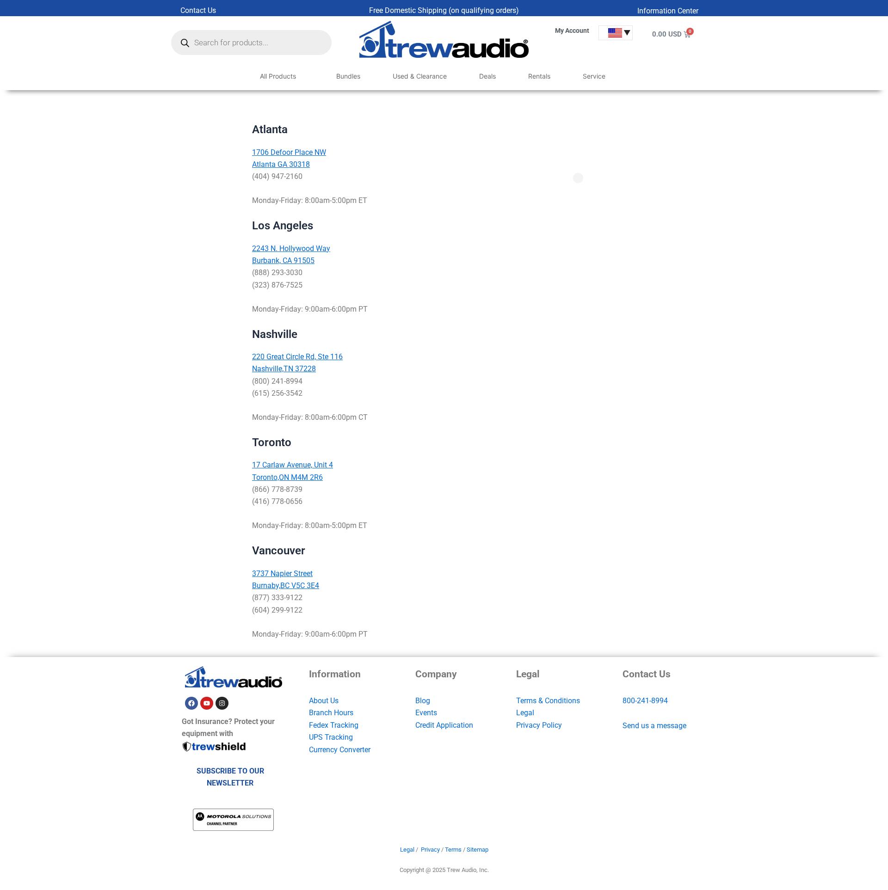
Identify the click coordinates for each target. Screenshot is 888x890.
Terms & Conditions (548, 700)
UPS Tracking (331, 737)
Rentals (539, 76)
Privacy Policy (539, 725)
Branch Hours (331, 712)
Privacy (430, 849)
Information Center (667, 10)
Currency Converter (339, 749)
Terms (453, 849)
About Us (324, 700)
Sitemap (477, 849)
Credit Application (444, 725)
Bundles (348, 76)
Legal (525, 712)
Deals (487, 76)
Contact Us (198, 10)
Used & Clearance (420, 76)
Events (426, 712)
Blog (422, 700)
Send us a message (654, 725)
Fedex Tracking (333, 725)
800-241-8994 (645, 700)
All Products (278, 76)
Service (594, 76)
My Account (572, 30)
